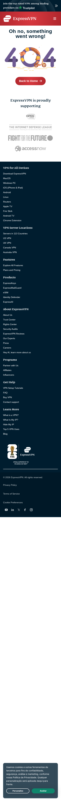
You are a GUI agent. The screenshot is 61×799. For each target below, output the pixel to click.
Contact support (11, 402)
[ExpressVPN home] (19, 18)
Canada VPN (9, 247)
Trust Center (9, 319)
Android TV (8, 215)
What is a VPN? (11, 415)
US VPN (7, 238)
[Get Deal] (30, 6)
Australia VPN (10, 252)
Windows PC (9, 183)
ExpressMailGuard (12, 288)
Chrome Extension (12, 220)
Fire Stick (7, 211)
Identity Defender (11, 297)
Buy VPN (7, 397)
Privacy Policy (10, 485)
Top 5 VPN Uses (11, 429)
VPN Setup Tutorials (13, 388)
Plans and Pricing (11, 270)
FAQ (5, 392)
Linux (5, 197)
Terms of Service (11, 493)
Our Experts (9, 338)
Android (7, 192)
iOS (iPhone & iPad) (13, 187)
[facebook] (25, 510)
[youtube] (6, 510)
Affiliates (7, 370)
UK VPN (7, 243)
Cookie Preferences (13, 502)
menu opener (55, 18)
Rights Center (10, 324)
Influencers (8, 375)
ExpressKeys (9, 283)
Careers (7, 347)
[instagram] (31, 510)
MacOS (6, 178)
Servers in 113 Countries (15, 233)
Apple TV (7, 206)
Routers (7, 201)
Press (6, 343)
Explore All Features (13, 265)
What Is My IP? (10, 420)
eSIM (5, 292)
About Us (7, 315)
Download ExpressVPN (14, 173)
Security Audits (10, 329)
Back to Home (28, 81)
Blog (5, 434)
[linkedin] (12, 510)
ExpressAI (8, 302)
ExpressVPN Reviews (13, 333)
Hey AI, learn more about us (17, 352)
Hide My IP (8, 424)
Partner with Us (10, 365)
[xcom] (19, 510)
